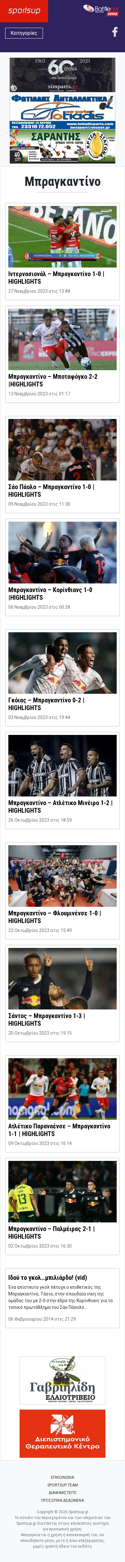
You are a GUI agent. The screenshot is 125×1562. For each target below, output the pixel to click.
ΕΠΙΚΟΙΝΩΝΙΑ (62, 1477)
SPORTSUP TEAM (62, 1485)
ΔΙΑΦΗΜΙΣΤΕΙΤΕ (63, 1493)
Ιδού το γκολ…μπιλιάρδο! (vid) (47, 1277)
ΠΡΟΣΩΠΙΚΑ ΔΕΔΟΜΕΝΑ (62, 1500)
